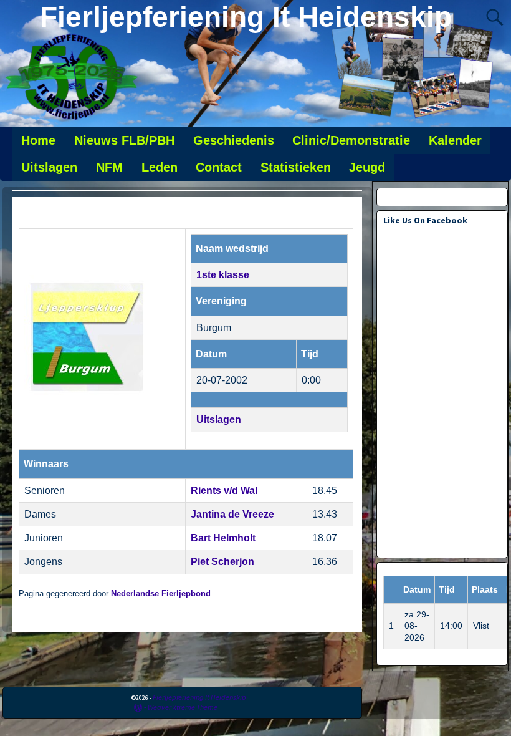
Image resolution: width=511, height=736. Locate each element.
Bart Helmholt (223, 538)
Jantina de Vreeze (232, 514)
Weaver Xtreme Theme (182, 707)
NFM (109, 167)
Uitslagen (49, 167)
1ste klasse (222, 274)
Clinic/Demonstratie (351, 140)
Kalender (455, 140)
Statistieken (295, 167)
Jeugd (367, 167)
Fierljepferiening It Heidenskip (246, 17)
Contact (219, 167)
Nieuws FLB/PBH (124, 140)
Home (38, 140)
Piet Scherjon (222, 561)
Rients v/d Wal (224, 490)
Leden (159, 167)
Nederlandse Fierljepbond (161, 593)
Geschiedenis (233, 140)
